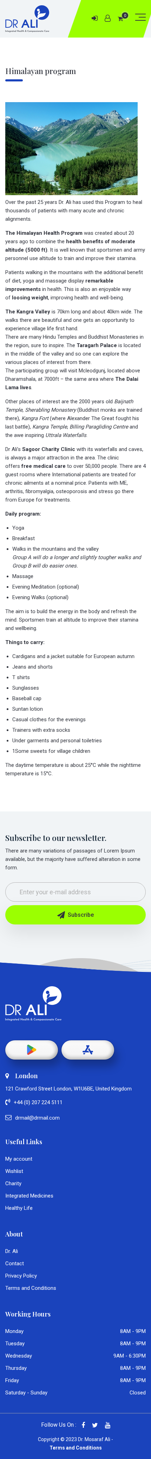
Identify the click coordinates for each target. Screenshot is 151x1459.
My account (18, 1159)
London (26, 1076)
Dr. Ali (11, 1251)
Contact (14, 1263)
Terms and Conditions (30, 1288)
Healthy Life (19, 1208)
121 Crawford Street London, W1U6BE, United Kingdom (68, 1089)
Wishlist (14, 1171)
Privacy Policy (21, 1276)
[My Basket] (120, 18)
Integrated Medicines (29, 1196)
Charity (13, 1183)
